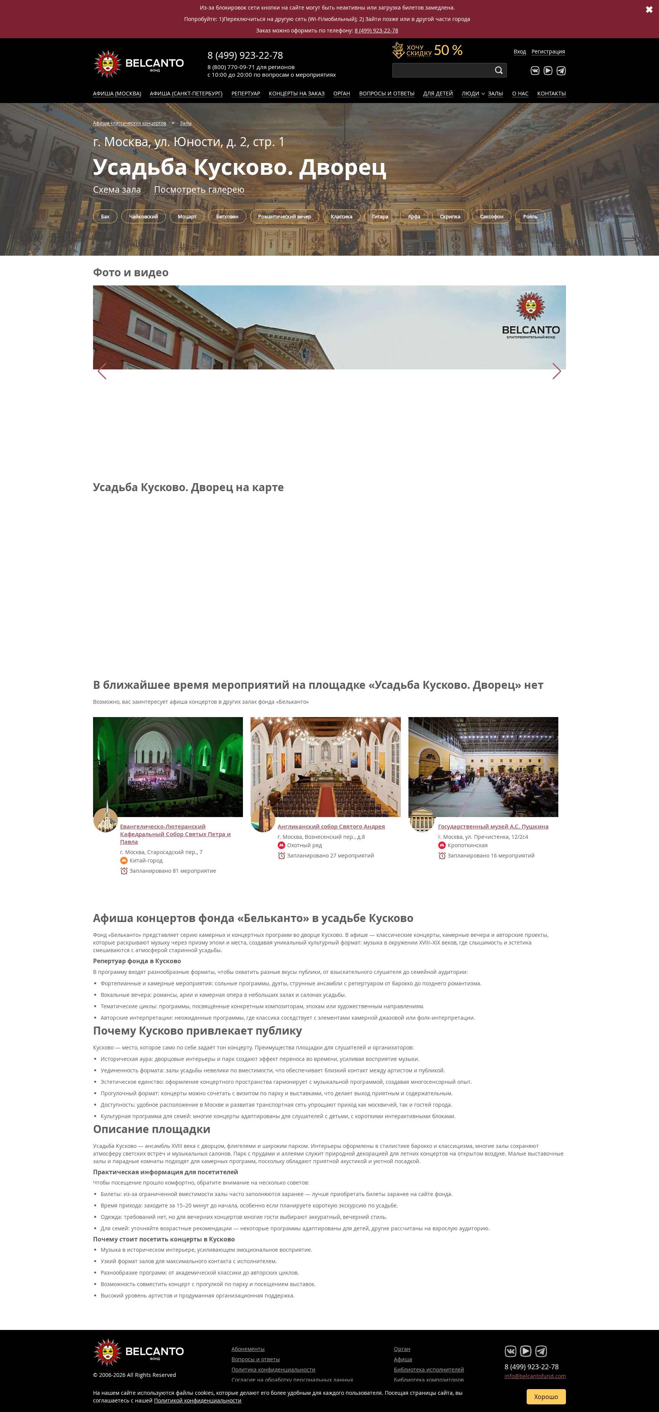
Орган (341, 93)
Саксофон (491, 216)
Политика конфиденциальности (273, 1369)
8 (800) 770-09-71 (231, 67)
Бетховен (227, 216)
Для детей (438, 93)
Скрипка (450, 216)
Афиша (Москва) (117, 93)
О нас (520, 93)
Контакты (551, 93)
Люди (470, 93)
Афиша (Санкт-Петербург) (186, 93)
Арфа (414, 216)
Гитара (380, 216)
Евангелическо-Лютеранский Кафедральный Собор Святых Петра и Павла (175, 834)
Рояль (530, 216)
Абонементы (248, 1348)
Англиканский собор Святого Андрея (331, 826)
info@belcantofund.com (535, 1376)
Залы (495, 93)
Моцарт (187, 216)
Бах (105, 216)
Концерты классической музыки (139, 64)
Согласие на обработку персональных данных (292, 1379)
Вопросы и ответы (387, 93)
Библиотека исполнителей (429, 1369)
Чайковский (143, 216)
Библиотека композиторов (429, 1379)
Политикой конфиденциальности (197, 1400)
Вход (520, 51)
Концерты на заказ (297, 93)
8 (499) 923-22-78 (376, 30)
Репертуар (245, 93)
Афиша (403, 1359)
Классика (341, 216)
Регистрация (548, 51)
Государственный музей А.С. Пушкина (493, 826)
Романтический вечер (284, 216)
